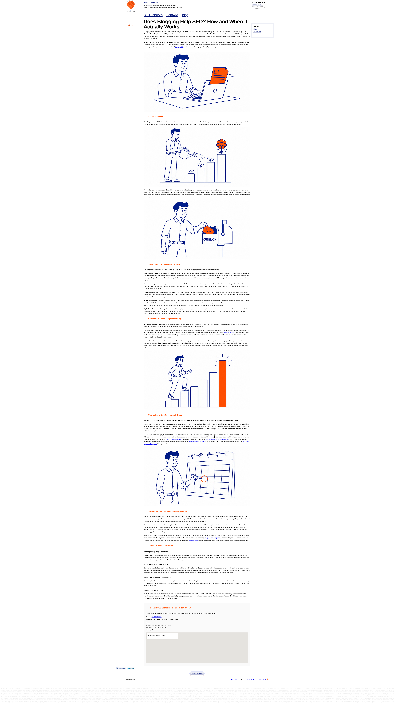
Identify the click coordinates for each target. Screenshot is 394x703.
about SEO (257, 29)
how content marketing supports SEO (217, 439)
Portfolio (172, 15)
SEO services (193, 540)
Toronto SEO (261, 680)
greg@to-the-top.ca (257, 5)
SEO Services (153, 15)
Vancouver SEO (248, 680)
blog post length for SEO (197, 441)
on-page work (159, 437)
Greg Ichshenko (151, 2)
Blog (185, 15)
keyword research (229, 332)
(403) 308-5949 (156, 617)
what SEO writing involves (174, 439)
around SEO (257, 31)
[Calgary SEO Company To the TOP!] (131, 6)
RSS (132, 25)
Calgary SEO (179, 47)
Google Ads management (212, 538)
